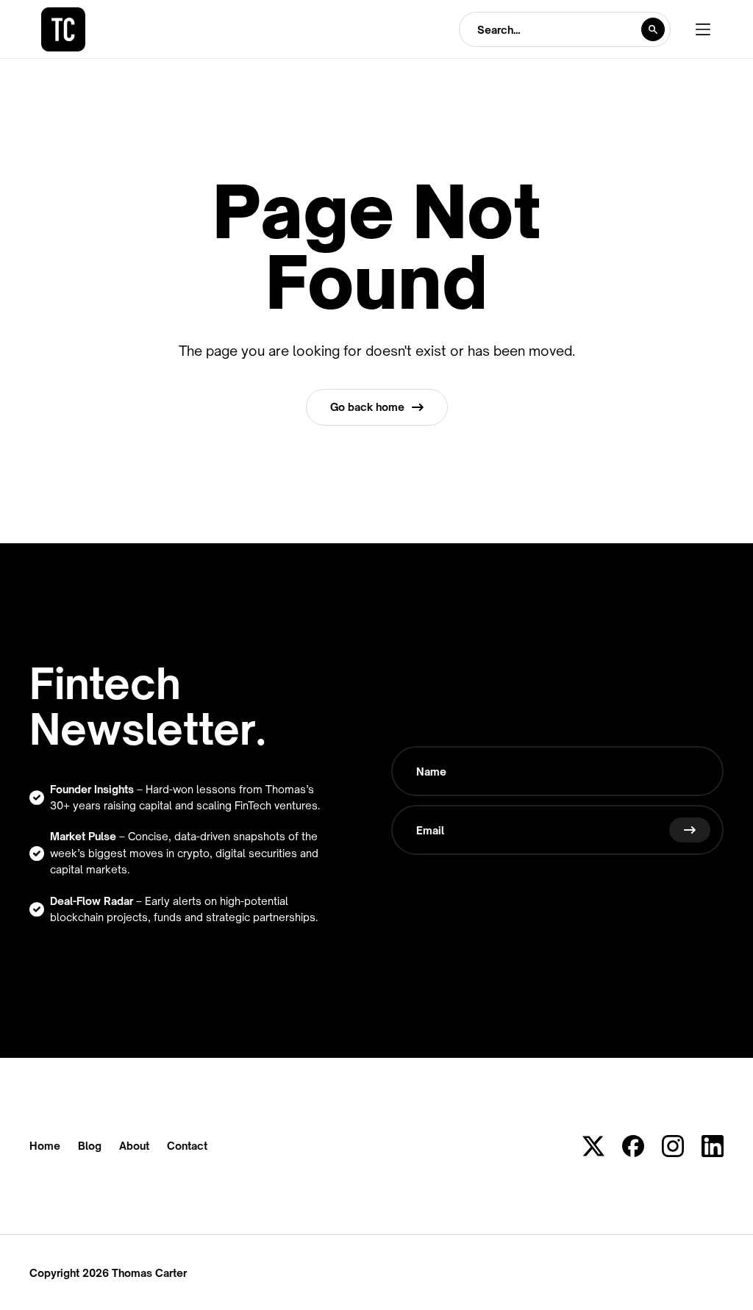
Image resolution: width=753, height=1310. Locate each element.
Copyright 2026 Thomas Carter (108, 1273)
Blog (89, 1146)
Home (44, 1146)
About (134, 1146)
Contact (187, 1146)
